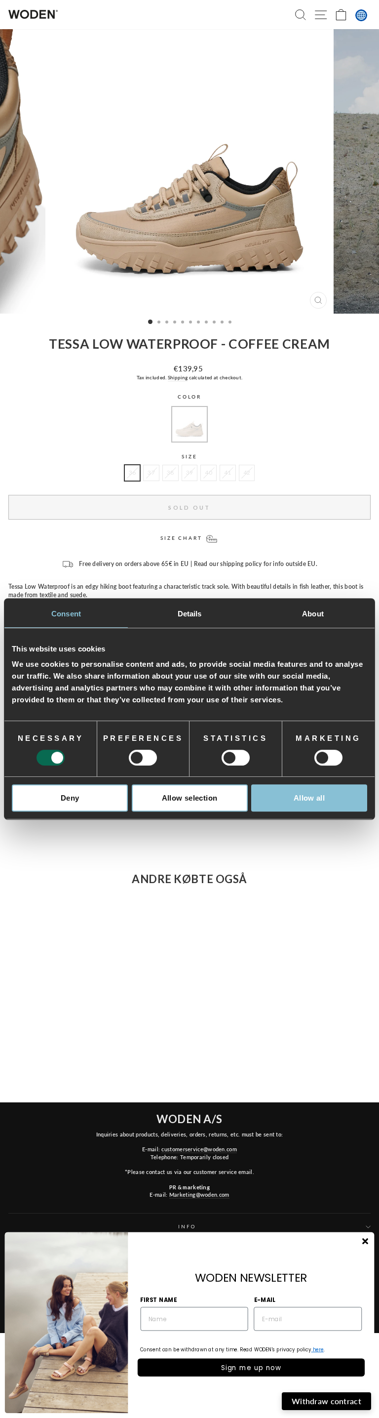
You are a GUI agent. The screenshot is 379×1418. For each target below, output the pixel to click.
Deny (70, 798)
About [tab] (313, 613)
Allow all (309, 798)
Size (189, 456)
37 (151, 472)
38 (170, 472)
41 (227, 472)
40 (208, 472)
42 (247, 472)
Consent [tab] (66, 613)
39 (189, 472)
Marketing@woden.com (199, 1194)
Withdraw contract (326, 1401)
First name (158, 1299)
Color (189, 397)
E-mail (264, 1299)
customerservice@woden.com (198, 1149)
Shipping (178, 377)
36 (132, 472)
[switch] (143, 758)
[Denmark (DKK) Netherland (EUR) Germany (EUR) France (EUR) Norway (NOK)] (361, 15)
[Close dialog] (365, 1241)
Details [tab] (190, 613)
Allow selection (190, 798)
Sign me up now (251, 1367)
